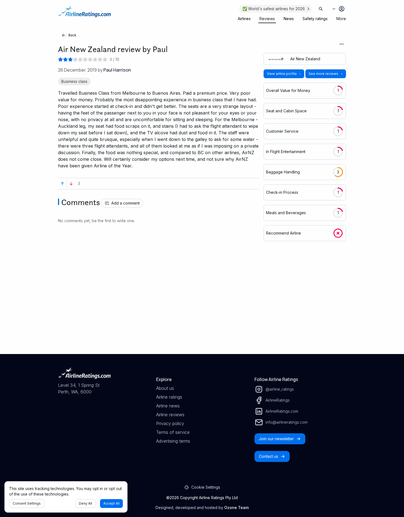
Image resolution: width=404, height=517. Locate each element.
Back (72, 35)
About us (165, 388)
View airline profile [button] (282, 74)
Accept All (111, 503)
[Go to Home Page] (84, 14)
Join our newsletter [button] (276, 438)
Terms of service (173, 432)
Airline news (168, 406)
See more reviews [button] (323, 74)
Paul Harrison (117, 70)
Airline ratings (169, 397)
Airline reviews (170, 414)
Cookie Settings (205, 487)
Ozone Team (236, 507)
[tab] (244, 18)
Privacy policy (170, 423)
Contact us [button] (268, 456)
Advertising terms (173, 441)
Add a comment (125, 203)
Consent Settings (27, 503)
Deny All (85, 503)
